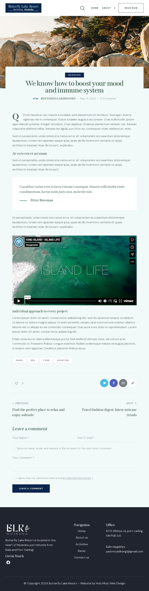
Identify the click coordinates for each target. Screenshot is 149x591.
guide (19, 360)
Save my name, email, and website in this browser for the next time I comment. (64, 448)
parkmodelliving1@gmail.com (124, 551)
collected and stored (78, 478)
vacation (63, 360)
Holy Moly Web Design (110, 583)
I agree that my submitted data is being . (55, 478)
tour (46, 360)
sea (33, 360)
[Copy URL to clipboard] (132, 383)
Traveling (74, 75)
